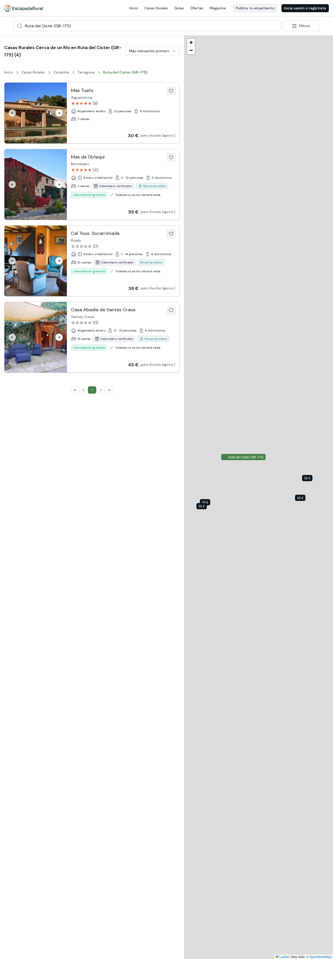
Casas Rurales (156, 8)
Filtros (304, 25)
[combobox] (147, 26)
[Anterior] (12, 113)
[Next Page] (101, 390)
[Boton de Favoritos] (171, 91)
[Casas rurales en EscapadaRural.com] (23, 8)
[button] (311, 479)
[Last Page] (109, 390)
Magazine (218, 8)
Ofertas (196, 8)
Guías (179, 8)
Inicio (133, 8)
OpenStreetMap (320, 956)
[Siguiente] (59, 113)
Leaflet (284, 956)
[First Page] (75, 390)
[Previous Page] (83, 390)
